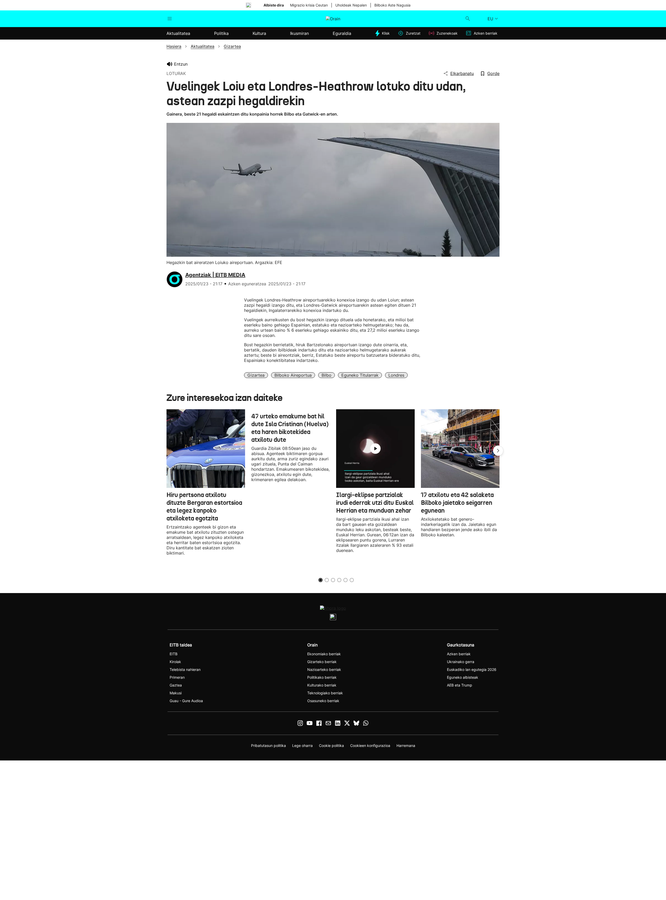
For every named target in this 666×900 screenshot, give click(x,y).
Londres (396, 375)
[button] (498, 450)
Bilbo (326, 375)
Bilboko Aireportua (293, 375)
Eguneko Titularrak (360, 375)
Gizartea (256, 375)
